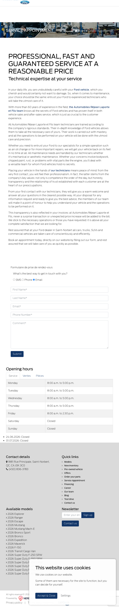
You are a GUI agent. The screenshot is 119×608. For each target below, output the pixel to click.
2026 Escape (15, 521)
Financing (69, 484)
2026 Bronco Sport (18, 532)
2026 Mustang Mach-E (21, 528)
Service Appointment (74, 480)
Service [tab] (13, 375)
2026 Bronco (15, 536)
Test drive (69, 499)
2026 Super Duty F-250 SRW (24, 554)
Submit (17, 353)
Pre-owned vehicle (73, 469)
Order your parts (72, 477)
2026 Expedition (17, 540)
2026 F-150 (14, 547)
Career (67, 488)
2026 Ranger (15, 517)
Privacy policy (14, 602)
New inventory (71, 465)
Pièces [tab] (40, 375)
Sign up (87, 515)
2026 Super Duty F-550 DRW (24, 569)
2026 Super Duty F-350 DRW (24, 562)
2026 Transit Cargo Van (21, 551)
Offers (67, 473)
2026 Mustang (16, 525)
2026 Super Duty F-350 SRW (24, 558)
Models (68, 462)
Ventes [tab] (27, 375)
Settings (66, 595)
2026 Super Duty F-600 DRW (25, 573)
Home (81, 30)
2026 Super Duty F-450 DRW (25, 566)
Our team (69, 492)
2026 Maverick (16, 543)
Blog (66, 495)
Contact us (69, 503)
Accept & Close (46, 595)
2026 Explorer (15, 513)
